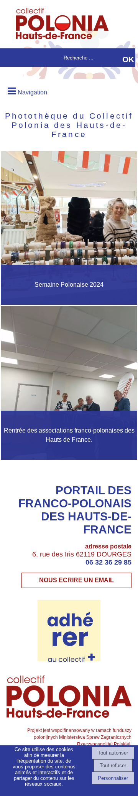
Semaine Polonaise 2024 (69, 284)
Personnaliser (113, 778)
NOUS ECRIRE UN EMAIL (76, 580)
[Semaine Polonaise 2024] (69, 228)
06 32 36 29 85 (108, 562)
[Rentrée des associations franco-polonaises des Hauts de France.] (69, 383)
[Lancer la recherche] (128, 59)
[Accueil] (58, 24)
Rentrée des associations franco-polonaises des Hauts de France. (69, 435)
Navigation (32, 92)
